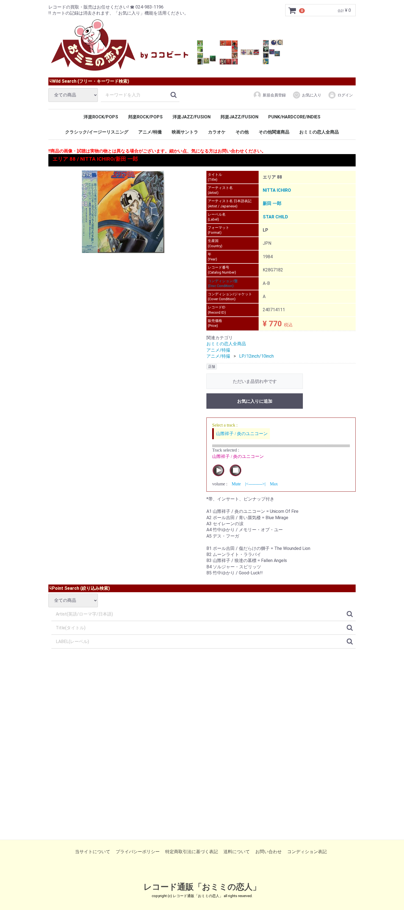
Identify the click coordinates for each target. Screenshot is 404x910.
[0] (292, 10)
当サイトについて (92, 851)
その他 (242, 132)
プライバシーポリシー (138, 851)
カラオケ (217, 132)
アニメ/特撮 (150, 132)
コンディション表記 (307, 851)
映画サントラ (185, 132)
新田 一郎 (272, 203)
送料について (236, 851)
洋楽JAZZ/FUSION (192, 116)
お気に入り (311, 95)
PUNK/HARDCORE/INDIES (294, 116)
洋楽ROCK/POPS (101, 116)
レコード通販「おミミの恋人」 (202, 887)
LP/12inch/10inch (256, 356)
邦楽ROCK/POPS (145, 116)
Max (274, 484)
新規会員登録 (274, 95)
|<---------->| (255, 484)
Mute (236, 484)
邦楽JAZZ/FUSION (239, 116)
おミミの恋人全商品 (319, 132)
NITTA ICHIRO (277, 190)
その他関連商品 (274, 132)
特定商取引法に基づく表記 (191, 851)
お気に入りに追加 (254, 401)
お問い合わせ (268, 851)
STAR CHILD (275, 216)
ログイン (345, 95)
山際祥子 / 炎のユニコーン (242, 433)
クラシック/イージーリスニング (96, 132)
